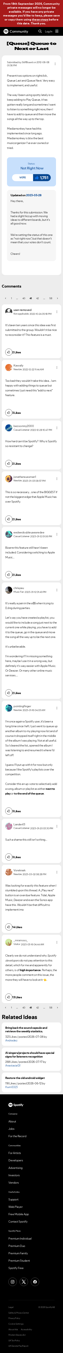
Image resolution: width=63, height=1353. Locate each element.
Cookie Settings (16, 1323)
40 (23, 298)
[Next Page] (57, 298)
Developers (15, 1160)
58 (50, 298)
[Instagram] (12, 1282)
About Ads (13, 1329)
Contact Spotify (18, 1221)
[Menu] (56, 31)
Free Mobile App (18, 1214)
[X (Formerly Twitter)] (24, 1282)
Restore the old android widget (25, 1078)
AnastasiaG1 (12, 1065)
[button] (22, 177)
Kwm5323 (11, 1087)
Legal (10, 1307)
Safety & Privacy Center (18, 1312)
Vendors (13, 1182)
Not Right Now (32, 168)
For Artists (14, 1153)
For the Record (17, 1136)
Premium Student (19, 1261)
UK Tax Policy (14, 1340)
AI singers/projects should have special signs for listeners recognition (29, 1054)
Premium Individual (19, 1238)
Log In (48, 31)
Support (13, 1199)
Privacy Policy (14, 1318)
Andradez (11, 1040)
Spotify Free (15, 1268)
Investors (14, 1175)
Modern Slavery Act (17, 1335)
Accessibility (26, 1329)
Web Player (15, 1207)
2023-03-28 (33, 195)
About (12, 1121)
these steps (40, 19)
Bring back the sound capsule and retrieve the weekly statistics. (26, 1029)
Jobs (11, 1129)
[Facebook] (35, 1282)
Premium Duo (16, 1246)
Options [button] (55, 63)
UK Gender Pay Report (18, 1346)
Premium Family (18, 1253)
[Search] (40, 31)
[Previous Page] (6, 298)
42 (37, 298)
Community (19, 31)
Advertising (15, 1168)
